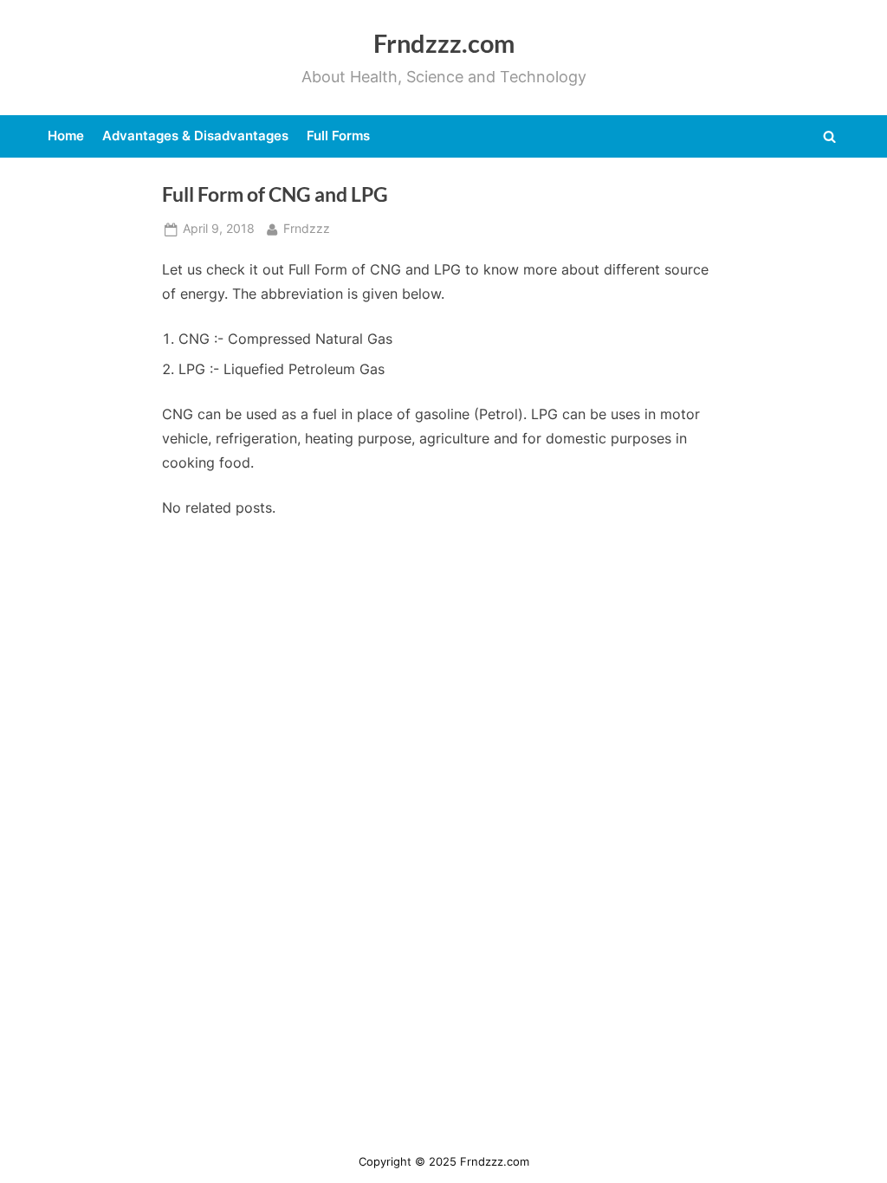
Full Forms (338, 135)
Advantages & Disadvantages (195, 135)
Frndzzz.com (444, 43)
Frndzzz (306, 228)
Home (66, 135)
